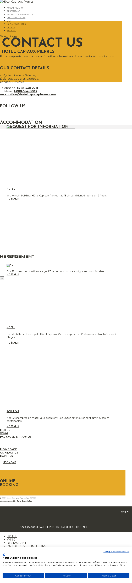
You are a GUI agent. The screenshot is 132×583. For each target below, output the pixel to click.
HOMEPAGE (8, 449)
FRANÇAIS (9, 462)
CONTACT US (9, 452)
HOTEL (12, 536)
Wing (4, 433)
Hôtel (11, 327)
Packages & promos (15, 437)
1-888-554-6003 (25, 91)
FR (127, 512)
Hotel (11, 189)
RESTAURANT (13, 11)
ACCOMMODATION (15, 8)
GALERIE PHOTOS (48, 527)
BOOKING (11, 30)
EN (123, 512)
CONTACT (81, 527)
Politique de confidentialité (116, 551)
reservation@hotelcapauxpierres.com (28, 94)
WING (11, 539)
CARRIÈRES (67, 527)
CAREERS (6, 456)
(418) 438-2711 (27, 88)
